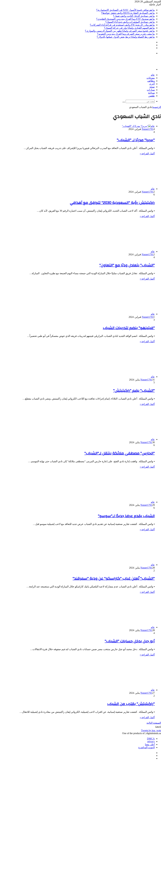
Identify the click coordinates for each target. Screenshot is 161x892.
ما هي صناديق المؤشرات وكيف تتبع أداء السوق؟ (130, 22)
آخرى (152, 83)
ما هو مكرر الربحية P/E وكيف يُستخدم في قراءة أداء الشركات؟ (122, 25)
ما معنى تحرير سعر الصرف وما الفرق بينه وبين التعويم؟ (126, 34)
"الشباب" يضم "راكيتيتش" (134, 390)
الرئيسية (156, 107)
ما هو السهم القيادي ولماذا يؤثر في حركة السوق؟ (129, 28)
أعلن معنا (150, 744)
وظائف (151, 80)
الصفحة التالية (154, 723)
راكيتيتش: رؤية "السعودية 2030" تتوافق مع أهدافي (112, 202)
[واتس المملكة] (137, 64)
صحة (152, 86)
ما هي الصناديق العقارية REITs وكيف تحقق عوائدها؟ (128, 13)
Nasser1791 (147, 129)
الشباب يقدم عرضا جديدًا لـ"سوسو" (126, 515)
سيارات (151, 89)
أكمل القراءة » (147, 153)
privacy (151, 741)
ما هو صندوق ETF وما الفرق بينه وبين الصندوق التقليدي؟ (125, 19)
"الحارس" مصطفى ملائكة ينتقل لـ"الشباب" (119, 453)
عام (153, 75)
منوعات (151, 78)
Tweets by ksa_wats (151, 730)
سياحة (151, 92)
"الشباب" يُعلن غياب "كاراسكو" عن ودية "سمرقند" (114, 578)
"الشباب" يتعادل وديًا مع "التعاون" (127, 265)
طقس (151, 95)
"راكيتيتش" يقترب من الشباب (131, 703)
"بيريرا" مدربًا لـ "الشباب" (136, 140)
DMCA (151, 738)
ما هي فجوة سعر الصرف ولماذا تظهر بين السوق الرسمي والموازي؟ (120, 31)
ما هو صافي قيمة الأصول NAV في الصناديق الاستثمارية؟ (125, 10)
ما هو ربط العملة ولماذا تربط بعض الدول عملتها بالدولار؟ (126, 37)
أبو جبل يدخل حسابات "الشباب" (130, 641)
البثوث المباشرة (146, 747)
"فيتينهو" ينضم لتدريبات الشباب (129, 327)
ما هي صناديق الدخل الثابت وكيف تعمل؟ (134, 16)
